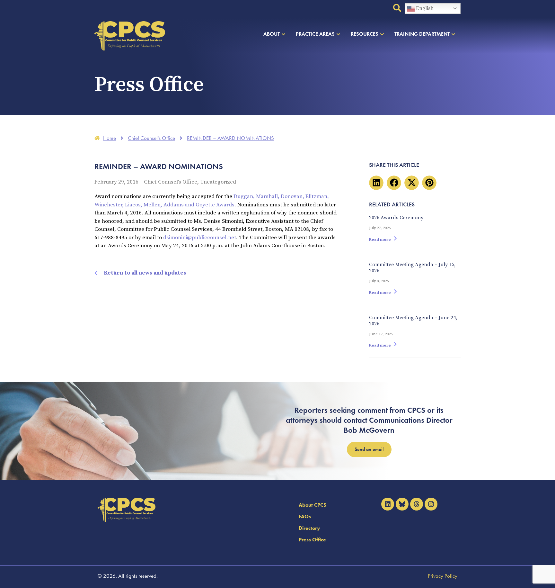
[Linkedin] (387, 504)
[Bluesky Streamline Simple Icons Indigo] (402, 504)
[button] (376, 183)
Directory (309, 528)
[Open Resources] (382, 34)
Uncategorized (218, 181)
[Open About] (283, 34)
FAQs (305, 516)
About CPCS (312, 505)
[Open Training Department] (453, 34)
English (424, 8)
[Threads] (416, 504)
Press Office (312, 540)
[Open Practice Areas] (338, 34)
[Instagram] (431, 504)
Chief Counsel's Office (170, 181)
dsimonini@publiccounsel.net (199, 237)
